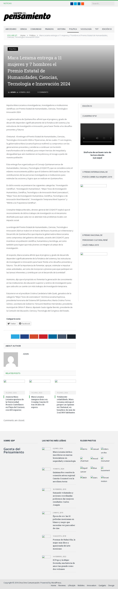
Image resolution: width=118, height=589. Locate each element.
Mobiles (81, 585)
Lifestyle (71, 585)
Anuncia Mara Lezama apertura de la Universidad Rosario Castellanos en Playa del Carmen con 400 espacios (15, 403)
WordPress (56, 582)
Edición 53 (107, 29)
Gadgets (102, 585)
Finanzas (49, 29)
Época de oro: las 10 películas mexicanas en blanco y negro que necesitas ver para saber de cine (64, 522)
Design (111, 585)
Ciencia (23, 29)
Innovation (91, 585)
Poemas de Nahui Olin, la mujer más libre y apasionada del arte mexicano (64, 544)
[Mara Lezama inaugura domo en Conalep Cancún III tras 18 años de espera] (40, 387)
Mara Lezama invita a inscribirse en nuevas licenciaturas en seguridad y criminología (64, 456)
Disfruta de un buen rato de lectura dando (97, 153)
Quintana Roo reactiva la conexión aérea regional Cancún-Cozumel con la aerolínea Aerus (32, 3)
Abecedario (10, 29)
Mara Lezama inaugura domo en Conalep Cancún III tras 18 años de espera (39, 402)
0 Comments (42, 92)
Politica (73, 29)
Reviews (62, 585)
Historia (61, 29)
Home (53, 585)
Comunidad (36, 29)
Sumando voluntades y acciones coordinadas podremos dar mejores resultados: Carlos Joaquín (63, 498)
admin (13, 92)
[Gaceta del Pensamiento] (29, 16)
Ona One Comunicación (29, 582)
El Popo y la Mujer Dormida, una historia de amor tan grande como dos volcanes (64, 564)
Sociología (86, 29)
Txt (96, 29)
